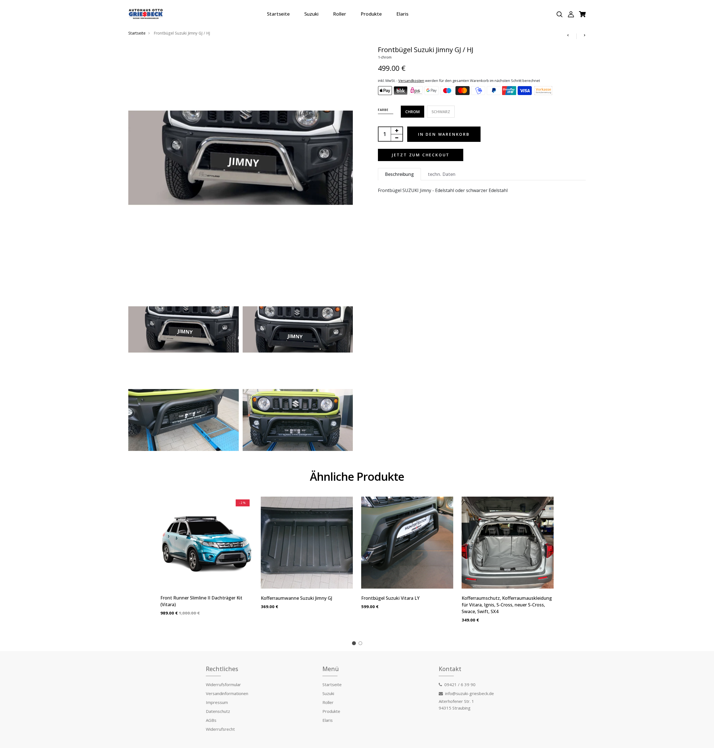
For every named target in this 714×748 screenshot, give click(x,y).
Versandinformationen (227, 693)
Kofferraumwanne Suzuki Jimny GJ (296, 598)
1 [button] (355, 644)
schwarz (440, 111)
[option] (206, 561)
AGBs (211, 720)
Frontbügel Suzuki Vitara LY (390, 598)
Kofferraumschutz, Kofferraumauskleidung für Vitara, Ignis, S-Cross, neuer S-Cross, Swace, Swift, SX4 (507, 605)
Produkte (371, 14)
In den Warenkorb (444, 134)
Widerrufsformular (223, 684)
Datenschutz (218, 711)
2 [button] (361, 644)
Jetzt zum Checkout (421, 154)
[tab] (399, 174)
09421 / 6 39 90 (460, 684)
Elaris (402, 14)
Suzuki (311, 14)
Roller (339, 14)
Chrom (412, 111)
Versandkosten (411, 80)
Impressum (217, 702)
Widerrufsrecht (220, 729)
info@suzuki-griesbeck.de (469, 693)
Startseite (278, 14)
